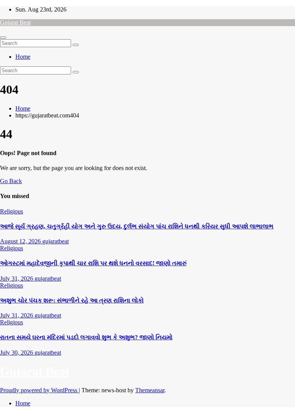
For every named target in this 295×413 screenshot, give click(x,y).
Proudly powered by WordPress (39, 390)
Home (22, 56)
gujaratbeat (55, 241)
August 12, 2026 (21, 241)
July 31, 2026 (17, 278)
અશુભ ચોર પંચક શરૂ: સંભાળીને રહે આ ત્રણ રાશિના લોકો (72, 300)
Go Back (11, 181)
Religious (11, 211)
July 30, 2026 (17, 352)
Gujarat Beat (15, 22)
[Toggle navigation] (3, 37)
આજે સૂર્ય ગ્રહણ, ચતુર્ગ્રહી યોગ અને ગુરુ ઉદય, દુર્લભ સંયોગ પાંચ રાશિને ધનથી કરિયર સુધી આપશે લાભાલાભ (136, 226)
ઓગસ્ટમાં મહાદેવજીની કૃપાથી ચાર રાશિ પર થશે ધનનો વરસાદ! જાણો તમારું (93, 263)
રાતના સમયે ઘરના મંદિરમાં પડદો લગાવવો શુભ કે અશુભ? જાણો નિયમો (86, 337)
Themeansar (149, 390)
